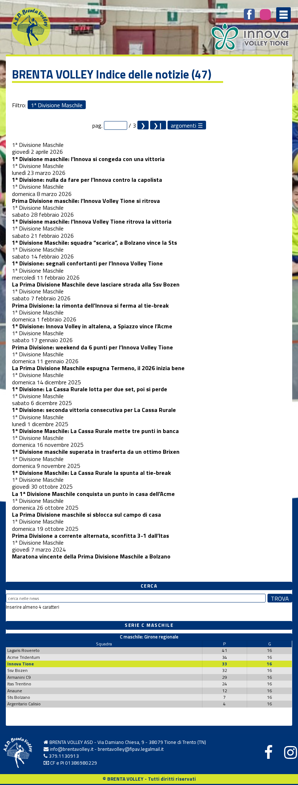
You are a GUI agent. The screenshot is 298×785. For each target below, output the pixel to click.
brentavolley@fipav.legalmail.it (131, 749)
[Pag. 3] (158, 125)
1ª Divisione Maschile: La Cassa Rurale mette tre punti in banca (95, 430)
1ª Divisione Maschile (56, 105)
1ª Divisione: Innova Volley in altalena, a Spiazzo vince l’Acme (92, 326)
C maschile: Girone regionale (149, 636)
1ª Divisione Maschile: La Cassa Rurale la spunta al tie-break (91, 472)
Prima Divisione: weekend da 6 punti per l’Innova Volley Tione (92, 347)
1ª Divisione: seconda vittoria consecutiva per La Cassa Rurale (94, 409)
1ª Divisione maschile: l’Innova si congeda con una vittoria (88, 159)
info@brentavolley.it (71, 749)
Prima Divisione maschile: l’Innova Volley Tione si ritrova (86, 200)
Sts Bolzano (18, 697)
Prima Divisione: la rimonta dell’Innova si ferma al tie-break (90, 305)
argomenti (183, 125)
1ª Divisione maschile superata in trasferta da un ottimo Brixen (96, 451)
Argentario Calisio (24, 703)
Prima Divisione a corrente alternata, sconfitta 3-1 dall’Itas (90, 535)
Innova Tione (20, 663)
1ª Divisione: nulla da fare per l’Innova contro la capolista (87, 179)
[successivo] (143, 125)
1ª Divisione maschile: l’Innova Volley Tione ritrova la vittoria (92, 221)
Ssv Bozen (17, 670)
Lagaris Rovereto (23, 650)
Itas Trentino (19, 683)
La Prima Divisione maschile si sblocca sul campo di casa (86, 514)
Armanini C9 (19, 677)
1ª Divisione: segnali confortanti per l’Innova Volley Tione (87, 263)
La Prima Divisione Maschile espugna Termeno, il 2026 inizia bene (98, 368)
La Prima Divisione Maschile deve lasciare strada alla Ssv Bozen (96, 284)
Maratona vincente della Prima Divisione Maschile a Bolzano (91, 556)
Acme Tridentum (23, 657)
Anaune (14, 690)
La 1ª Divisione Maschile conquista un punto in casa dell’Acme (93, 493)
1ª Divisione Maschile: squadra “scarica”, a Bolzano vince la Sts (94, 242)
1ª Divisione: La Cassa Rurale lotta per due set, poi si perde (89, 389)
